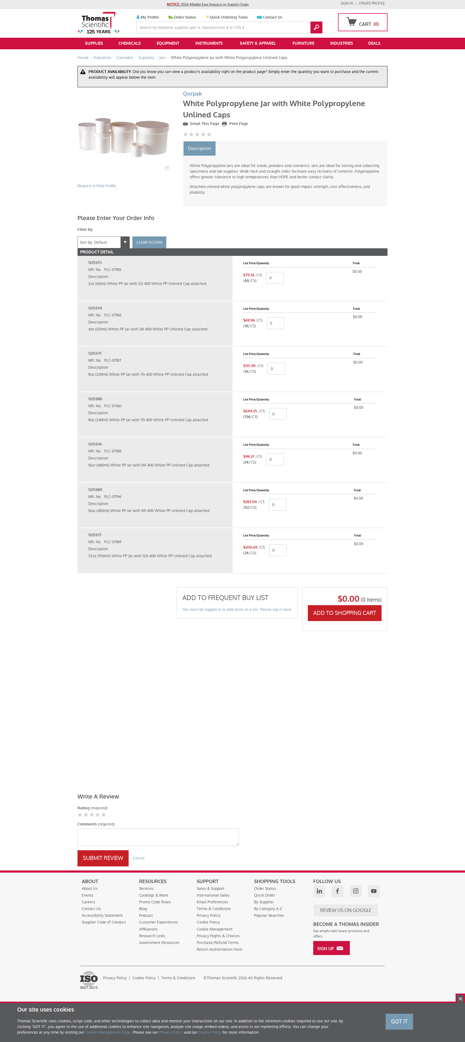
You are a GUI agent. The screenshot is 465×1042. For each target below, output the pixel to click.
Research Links (152, 936)
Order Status (185, 17)
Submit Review (103, 858)
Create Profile (372, 3)
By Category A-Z (268, 908)
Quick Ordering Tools (229, 17)
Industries (341, 43)
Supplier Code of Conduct (104, 922)
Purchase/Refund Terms (218, 942)
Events (87, 895)
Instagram (356, 891)
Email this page (204, 123)
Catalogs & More (153, 895)
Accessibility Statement (102, 915)
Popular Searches (269, 915)
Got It (399, 1021)
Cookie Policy (208, 922)
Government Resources (159, 942)
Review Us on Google (345, 910)
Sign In (347, 3)
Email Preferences (212, 902)
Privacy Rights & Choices (218, 936)
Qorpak (192, 93)
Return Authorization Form (219, 949)
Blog (143, 908)
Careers (88, 902)
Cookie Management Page (108, 1032)
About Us (90, 888)
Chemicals (129, 43)
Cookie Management (214, 929)
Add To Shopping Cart (344, 613)
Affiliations (148, 929)
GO (316, 27)
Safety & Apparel (258, 43)
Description (199, 148)
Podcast (146, 915)
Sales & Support (210, 888)
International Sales (213, 895)
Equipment (168, 43)
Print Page (238, 123)
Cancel (139, 858)
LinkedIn (319, 891)
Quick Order (264, 895)
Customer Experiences (158, 922)
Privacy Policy (208, 915)
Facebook (337, 891)
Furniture (303, 43)
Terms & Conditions (214, 908)
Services (146, 888)
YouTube (374, 891)
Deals (374, 43)
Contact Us (272, 17)
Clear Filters (149, 242)
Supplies (94, 43)
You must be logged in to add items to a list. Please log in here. (237, 609)
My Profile (149, 17)
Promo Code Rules (155, 902)
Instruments (209, 43)
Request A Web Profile (97, 186)
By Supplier (264, 902)
